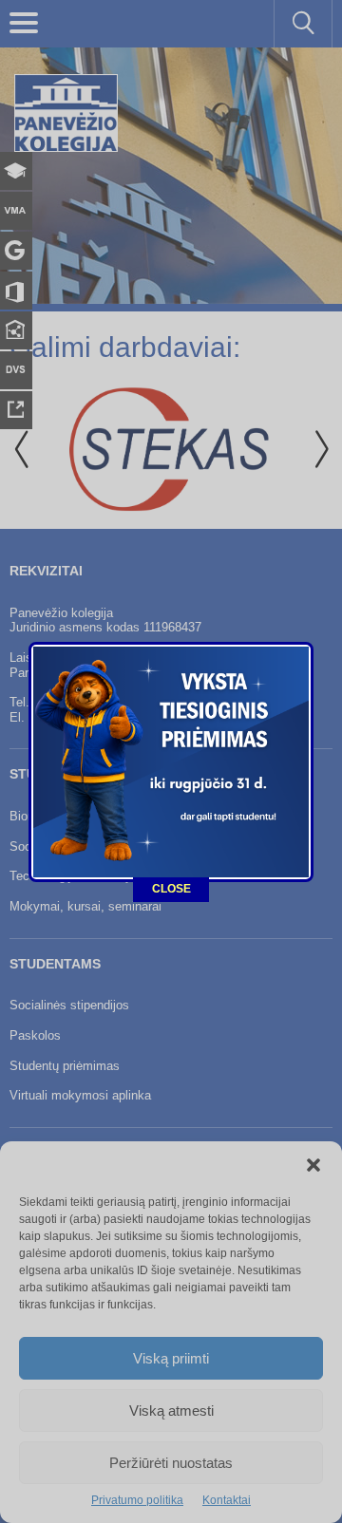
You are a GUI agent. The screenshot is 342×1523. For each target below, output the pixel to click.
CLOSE (171, 888)
